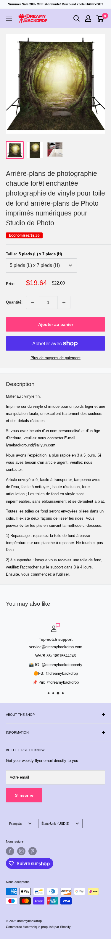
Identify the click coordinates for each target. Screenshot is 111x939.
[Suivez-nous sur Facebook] (10, 851)
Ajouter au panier (55, 324)
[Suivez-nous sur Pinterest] (32, 851)
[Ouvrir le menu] (9, 18)
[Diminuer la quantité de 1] (32, 302)
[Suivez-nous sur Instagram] (21, 851)
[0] (100, 18)
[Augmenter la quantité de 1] (64, 302)
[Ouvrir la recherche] (76, 18)
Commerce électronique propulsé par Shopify (38, 927)
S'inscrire (24, 795)
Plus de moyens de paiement (55, 358)
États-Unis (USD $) (55, 823)
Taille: (34, 254)
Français (15, 823)
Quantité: (14, 302)
